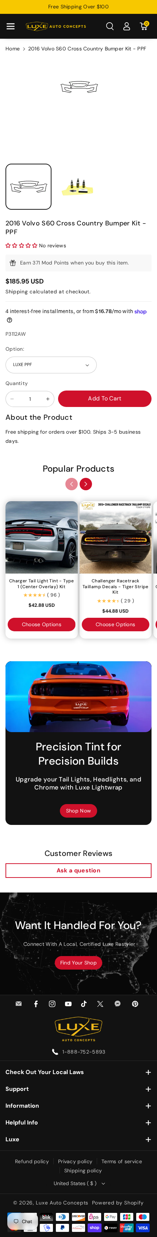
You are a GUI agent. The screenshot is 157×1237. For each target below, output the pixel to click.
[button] (11, 26)
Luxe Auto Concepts (62, 1202)
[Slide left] (71, 484)
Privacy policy (75, 1161)
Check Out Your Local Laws (44, 1072)
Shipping (16, 291)
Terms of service (122, 1161)
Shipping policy (83, 1170)
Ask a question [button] (78, 870)
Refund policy (32, 1161)
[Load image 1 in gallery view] (28, 187)
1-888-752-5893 (83, 1051)
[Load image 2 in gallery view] (78, 187)
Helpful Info (21, 1122)
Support (17, 1089)
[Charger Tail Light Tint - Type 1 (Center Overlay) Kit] (41, 537)
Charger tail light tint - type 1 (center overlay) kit (41, 584)
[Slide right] (86, 484)
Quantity (16, 383)
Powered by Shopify (118, 1202)
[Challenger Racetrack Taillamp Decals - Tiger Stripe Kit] (116, 537)
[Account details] (127, 26)
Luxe (12, 1139)
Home (12, 48)
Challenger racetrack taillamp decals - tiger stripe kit (116, 586)
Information (22, 1106)
